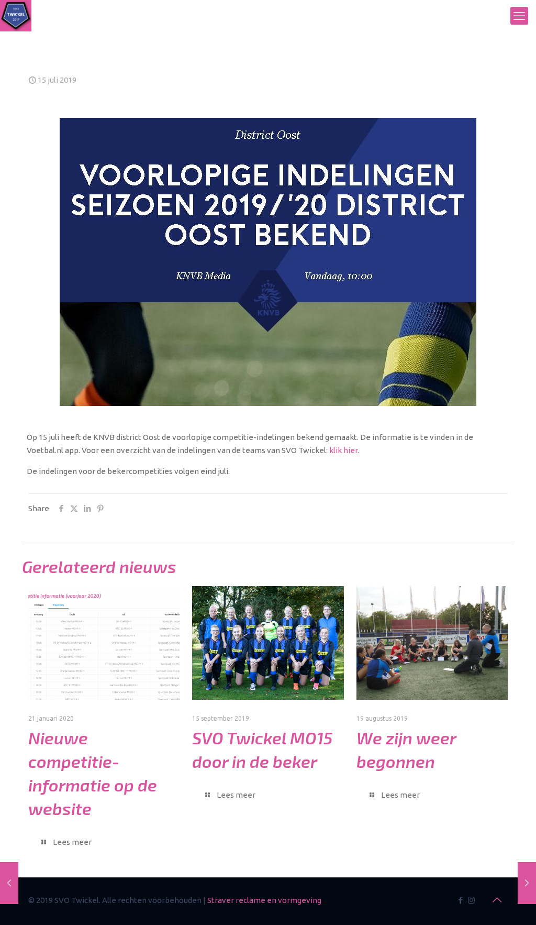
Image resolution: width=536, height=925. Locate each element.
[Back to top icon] (497, 900)
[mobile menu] (519, 16)
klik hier (343, 450)
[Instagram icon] (471, 900)
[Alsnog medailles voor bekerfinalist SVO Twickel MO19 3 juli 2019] (9, 883)
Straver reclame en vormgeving (264, 900)
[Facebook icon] (460, 900)
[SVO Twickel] (15, 15)
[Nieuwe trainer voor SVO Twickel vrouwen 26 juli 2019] (527, 883)
